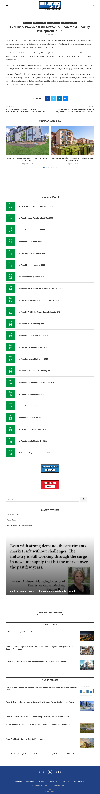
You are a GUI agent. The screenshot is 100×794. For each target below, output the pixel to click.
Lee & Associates (13, 514)
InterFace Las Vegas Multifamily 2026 (32, 359)
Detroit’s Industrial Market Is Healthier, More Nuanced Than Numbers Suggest (38, 724)
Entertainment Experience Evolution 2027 (34, 453)
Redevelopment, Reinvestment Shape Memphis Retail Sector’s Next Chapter (37, 717)
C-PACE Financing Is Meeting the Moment (23, 632)
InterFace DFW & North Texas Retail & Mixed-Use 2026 (39, 300)
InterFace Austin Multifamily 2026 (31, 324)
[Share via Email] (65, 98)
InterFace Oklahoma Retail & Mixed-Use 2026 (35, 382)
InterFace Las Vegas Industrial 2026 (32, 347)
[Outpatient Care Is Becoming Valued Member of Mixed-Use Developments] (87, 665)
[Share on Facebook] (47, 98)
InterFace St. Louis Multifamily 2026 (32, 441)
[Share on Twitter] (53, 98)
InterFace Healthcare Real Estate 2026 (32, 335)
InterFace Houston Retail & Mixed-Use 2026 (35, 218)
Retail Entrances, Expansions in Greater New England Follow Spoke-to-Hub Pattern (40, 702)
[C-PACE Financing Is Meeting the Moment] (87, 636)
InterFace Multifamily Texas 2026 (30, 277)
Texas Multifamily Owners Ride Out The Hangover (26, 739)
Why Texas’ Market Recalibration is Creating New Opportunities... (43, 591)
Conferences (42, 781)
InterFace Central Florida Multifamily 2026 (34, 371)
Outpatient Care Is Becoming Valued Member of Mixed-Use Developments (36, 661)
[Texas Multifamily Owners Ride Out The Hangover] (87, 743)
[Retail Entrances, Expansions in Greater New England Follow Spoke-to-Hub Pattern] (87, 706)
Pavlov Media (11, 520)
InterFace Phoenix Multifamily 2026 (31, 253)
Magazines (30, 781)
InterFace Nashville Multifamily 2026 (32, 429)
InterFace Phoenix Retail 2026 (29, 241)
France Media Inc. (79, 781)
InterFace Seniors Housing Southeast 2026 (35, 206)
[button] (9, 147)
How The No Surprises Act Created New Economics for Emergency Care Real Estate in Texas (41, 688)
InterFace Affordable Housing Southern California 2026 (40, 288)
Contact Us (65, 781)
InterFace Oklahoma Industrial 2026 (31, 394)
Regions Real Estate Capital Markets (19, 525)
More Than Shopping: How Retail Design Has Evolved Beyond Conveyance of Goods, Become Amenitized (41, 648)
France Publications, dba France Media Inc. (52, 785)
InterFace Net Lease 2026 (27, 406)
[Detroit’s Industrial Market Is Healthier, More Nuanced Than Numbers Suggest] (87, 728)
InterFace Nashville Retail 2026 (30, 418)
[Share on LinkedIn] (59, 98)
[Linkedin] (50, 772)
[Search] (93, 6)
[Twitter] (41, 772)
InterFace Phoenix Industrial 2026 (31, 265)
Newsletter (18, 781)
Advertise (53, 781)
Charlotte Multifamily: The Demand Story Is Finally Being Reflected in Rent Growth (40, 754)
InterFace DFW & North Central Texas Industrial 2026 (39, 312)
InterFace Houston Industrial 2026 (31, 230)
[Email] (58, 772)
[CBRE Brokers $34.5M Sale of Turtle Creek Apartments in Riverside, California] (27, 140)
